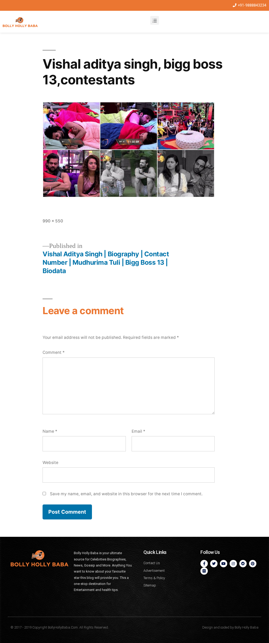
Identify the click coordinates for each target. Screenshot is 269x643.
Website (50, 462)
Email (138, 431)
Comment (54, 352)
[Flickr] (204, 571)
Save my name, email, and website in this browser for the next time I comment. (126, 493)
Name (50, 431)
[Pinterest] (252, 563)
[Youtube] (223, 563)
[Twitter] (214, 563)
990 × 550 (53, 220)
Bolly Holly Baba (246, 627)
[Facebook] (204, 563)
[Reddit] (243, 563)
